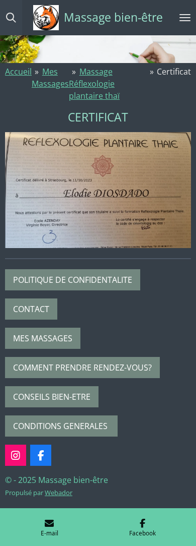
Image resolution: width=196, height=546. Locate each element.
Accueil (18, 71)
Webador (58, 492)
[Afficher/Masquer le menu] (185, 17)
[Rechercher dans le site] (11, 17)
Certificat (174, 71)
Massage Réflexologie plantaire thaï (94, 83)
